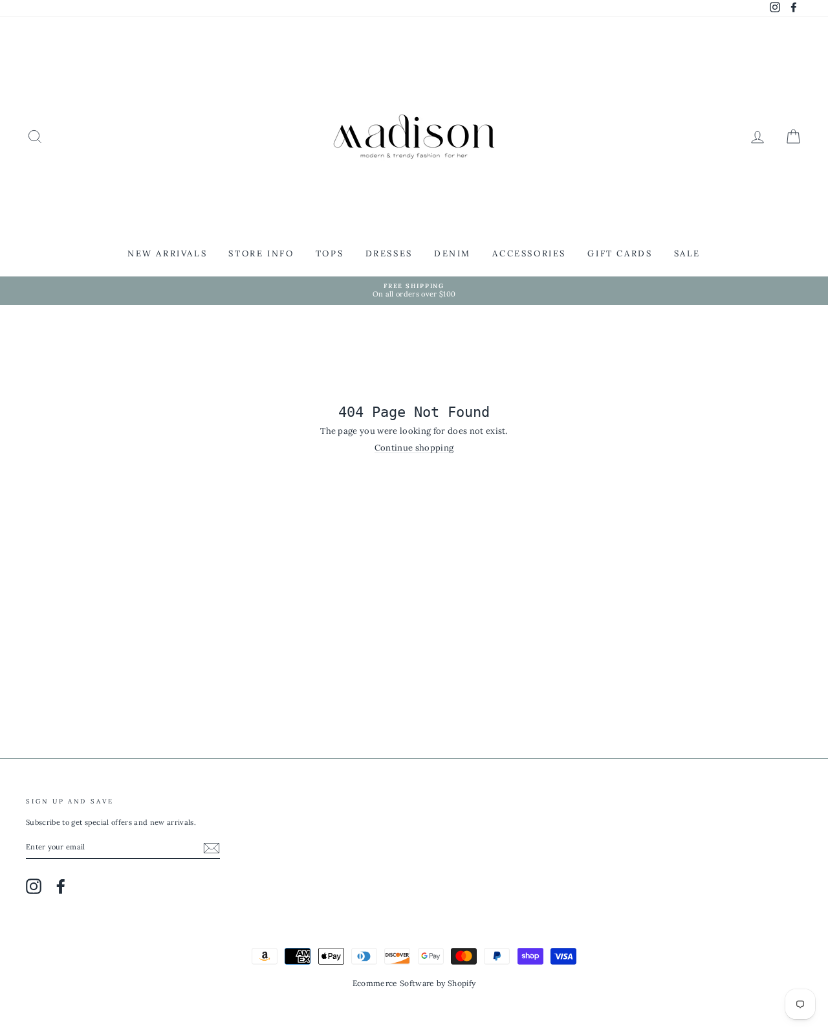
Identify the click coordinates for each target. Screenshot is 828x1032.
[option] (414, 291)
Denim (452, 253)
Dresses (389, 253)
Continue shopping (414, 448)
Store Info (261, 253)
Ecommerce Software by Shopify (414, 983)
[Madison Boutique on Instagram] (33, 886)
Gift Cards (619, 253)
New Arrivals (167, 253)
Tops (329, 253)
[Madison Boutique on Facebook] (61, 886)
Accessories (529, 253)
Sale (687, 253)
